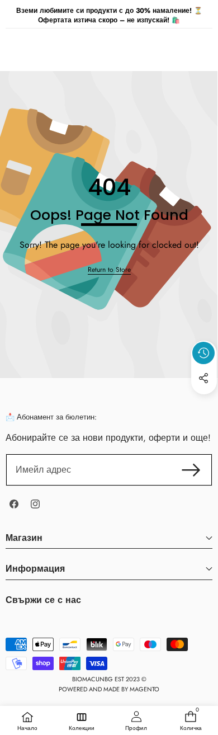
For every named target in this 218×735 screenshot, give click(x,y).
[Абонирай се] (191, 470)
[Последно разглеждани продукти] (203, 353)
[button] (204, 404)
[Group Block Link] (109, 604)
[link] (109, 270)
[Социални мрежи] (203, 378)
